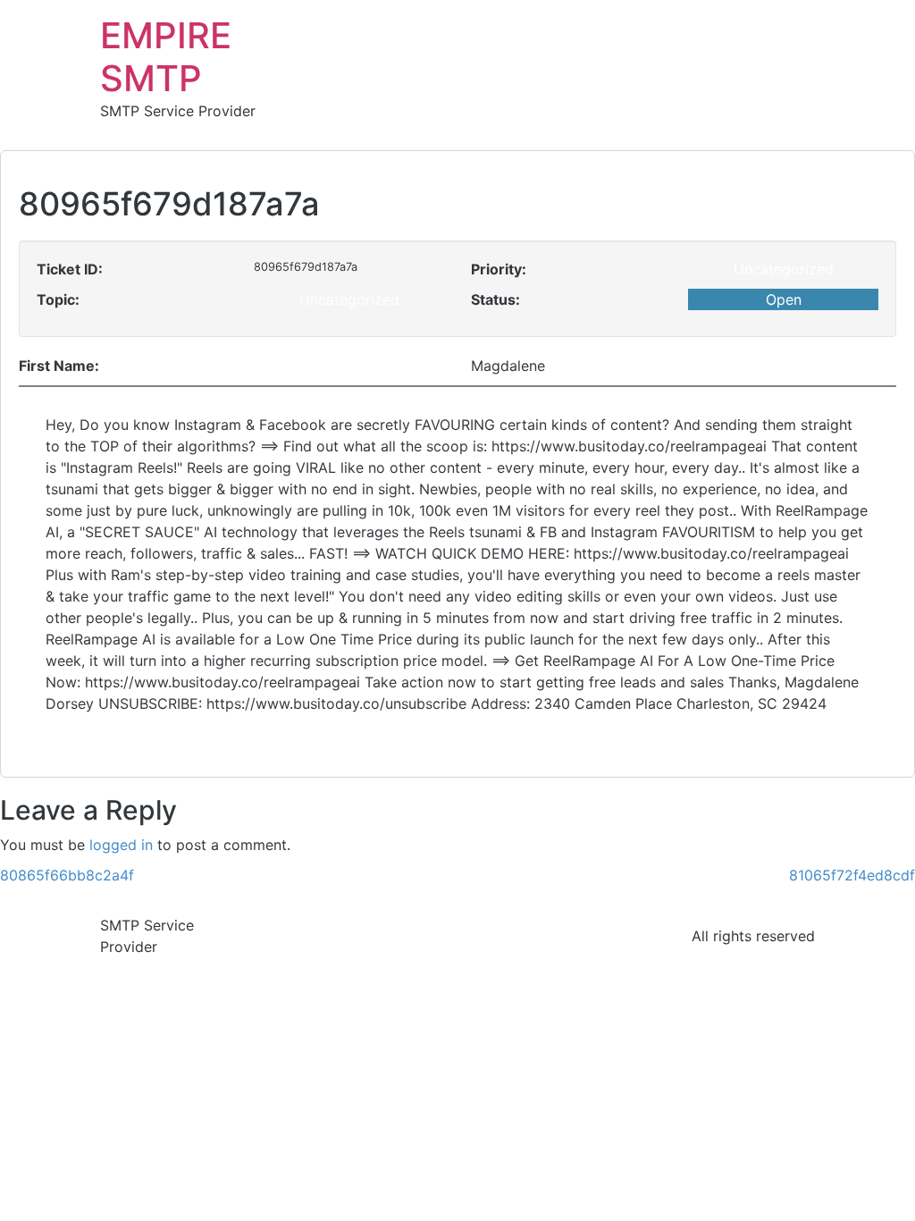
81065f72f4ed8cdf (852, 875)
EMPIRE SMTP (165, 56)
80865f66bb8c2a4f (67, 875)
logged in (121, 845)
